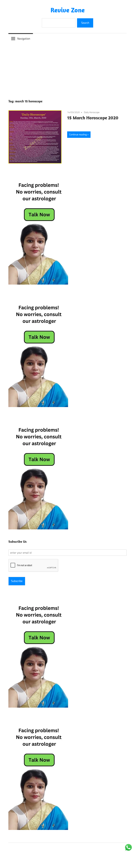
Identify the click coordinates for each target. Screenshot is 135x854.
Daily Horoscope (91, 112)
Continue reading (78, 134)
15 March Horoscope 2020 (92, 118)
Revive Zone (68, 10)
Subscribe (17, 581)
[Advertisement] (67, 69)
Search (85, 23)
